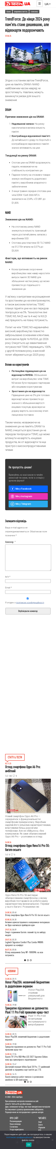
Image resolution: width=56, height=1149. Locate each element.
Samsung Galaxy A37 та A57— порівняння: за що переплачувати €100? (26, 957)
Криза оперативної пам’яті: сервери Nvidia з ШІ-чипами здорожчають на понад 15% (25, 1048)
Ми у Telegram (23, 504)
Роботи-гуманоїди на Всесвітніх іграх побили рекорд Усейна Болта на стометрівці (27, 1078)
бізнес (9, 11)
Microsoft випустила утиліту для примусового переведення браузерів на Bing (24, 1068)
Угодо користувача (17, 1129)
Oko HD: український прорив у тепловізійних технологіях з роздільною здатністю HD (23, 1038)
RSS (39, 1130)
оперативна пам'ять (20, 11)
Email (8, 587)
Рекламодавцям (16, 1121)
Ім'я (7, 576)
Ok (28, 1144)
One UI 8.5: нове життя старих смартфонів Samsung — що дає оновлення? (28, 927)
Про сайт (14, 1118)
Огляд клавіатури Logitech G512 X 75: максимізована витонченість (27, 937)
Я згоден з (24, 602)
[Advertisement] (28, 662)
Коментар (10, 542)
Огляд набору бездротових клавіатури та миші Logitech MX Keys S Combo (24, 917)
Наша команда (15, 1124)
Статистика (14, 1126)
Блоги (40, 1124)
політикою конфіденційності (30, 602)
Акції (40, 1122)
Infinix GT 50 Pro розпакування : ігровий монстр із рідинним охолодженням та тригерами (26, 947)
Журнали (41, 1127)
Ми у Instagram (24, 496)
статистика (34, 11)
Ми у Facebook (23, 488)
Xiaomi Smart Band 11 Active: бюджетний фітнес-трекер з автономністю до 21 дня (28, 1058)
